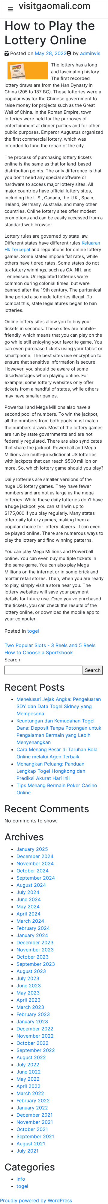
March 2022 (30, 1093)
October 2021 (32, 1129)
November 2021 (34, 1122)
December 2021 (34, 1115)
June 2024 (28, 899)
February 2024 (33, 928)
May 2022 (28, 1079)
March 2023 (30, 1007)
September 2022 (35, 1050)
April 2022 (28, 1086)
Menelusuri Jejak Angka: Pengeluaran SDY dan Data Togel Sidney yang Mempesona (58, 706)
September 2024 (35, 878)
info (20, 1179)
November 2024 (35, 863)
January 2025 (32, 849)
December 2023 (34, 942)
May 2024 (28, 907)
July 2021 (27, 1151)
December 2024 (34, 856)
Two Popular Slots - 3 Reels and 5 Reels (49, 645)
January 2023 (32, 1021)
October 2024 (32, 871)
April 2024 (28, 914)
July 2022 (27, 1065)
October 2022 (32, 1043)
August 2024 (31, 885)
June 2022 (28, 1072)
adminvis (90, 53)
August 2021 (30, 1144)
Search (12, 660)
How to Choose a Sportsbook (38, 652)
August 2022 (31, 1057)
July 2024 (27, 892)
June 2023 (28, 986)
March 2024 (30, 921)
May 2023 (28, 993)
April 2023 (28, 1000)
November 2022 (35, 1036)
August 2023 (31, 971)
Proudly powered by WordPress (36, 1200)
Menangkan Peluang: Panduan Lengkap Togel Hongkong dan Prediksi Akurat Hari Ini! (50, 771)
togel (33, 631)
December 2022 (34, 1029)
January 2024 (32, 935)
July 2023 (27, 978)
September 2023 (35, 964)
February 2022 (33, 1100)
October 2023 (32, 957)
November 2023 (35, 950)
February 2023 (33, 1014)
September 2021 (35, 1136)
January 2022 (32, 1108)
